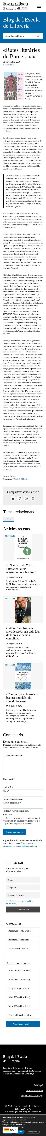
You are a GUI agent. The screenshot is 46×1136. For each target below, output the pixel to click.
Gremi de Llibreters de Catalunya (18, 1073)
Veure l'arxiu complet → (23, 1024)
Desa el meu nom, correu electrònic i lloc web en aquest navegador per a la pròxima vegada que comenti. (22, 821)
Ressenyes (9, 65)
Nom (6, 791)
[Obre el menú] (39, 6)
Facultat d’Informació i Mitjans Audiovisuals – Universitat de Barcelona (22, 1069)
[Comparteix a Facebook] (19, 498)
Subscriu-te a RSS (34, 1090)
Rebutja (19, 1132)
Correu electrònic (12, 802)
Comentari (9, 779)
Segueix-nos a (28, 1095)
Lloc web (7, 814)
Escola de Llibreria (20, 479)
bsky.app (39, 1095)
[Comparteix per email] (33, 498)
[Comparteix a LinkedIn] (26, 498)
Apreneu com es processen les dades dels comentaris (19, 844)
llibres (8, 519)
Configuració (32, 1132)
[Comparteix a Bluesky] (13, 498)
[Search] (38, 36)
